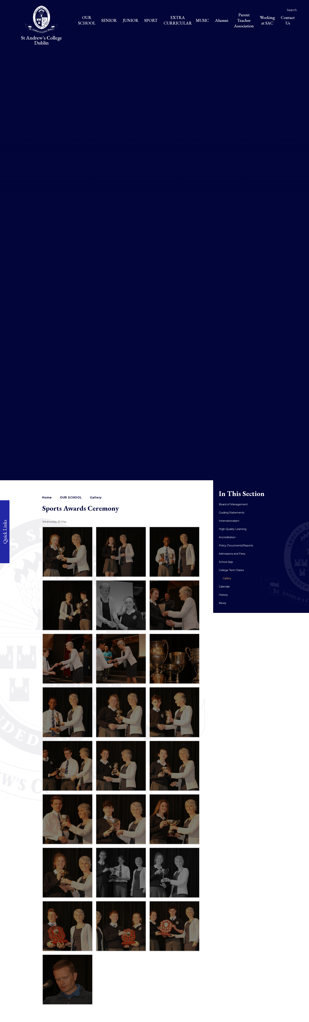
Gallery (96, 497)
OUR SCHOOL (71, 497)
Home (47, 497)
